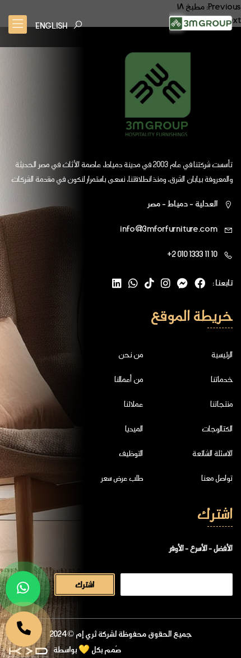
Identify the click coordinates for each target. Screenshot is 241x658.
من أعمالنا (128, 379)
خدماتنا (222, 379)
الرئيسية (222, 354)
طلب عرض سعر (121, 477)
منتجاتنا (221, 403)
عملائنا (133, 403)
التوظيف (131, 453)
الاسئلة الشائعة (212, 453)
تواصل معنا (217, 477)
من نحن (130, 354)
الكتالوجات (217, 428)
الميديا (134, 428)
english (51, 25)
